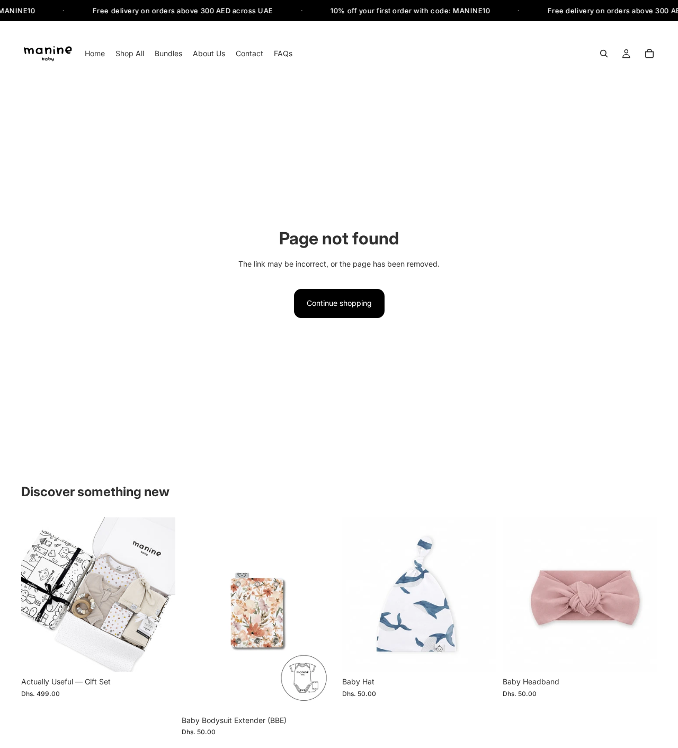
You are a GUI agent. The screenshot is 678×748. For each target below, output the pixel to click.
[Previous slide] (37, 594)
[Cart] (649, 54)
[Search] (603, 54)
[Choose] (158, 655)
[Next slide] (159, 594)
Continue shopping (339, 302)
